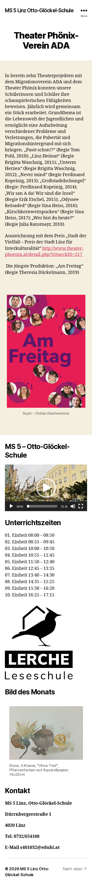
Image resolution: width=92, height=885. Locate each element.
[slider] (42, 506)
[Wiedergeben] (11, 506)
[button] (46, 488)
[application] (46, 487)
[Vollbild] (80, 506)
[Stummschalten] (72, 506)
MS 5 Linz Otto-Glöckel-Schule (39, 10)
